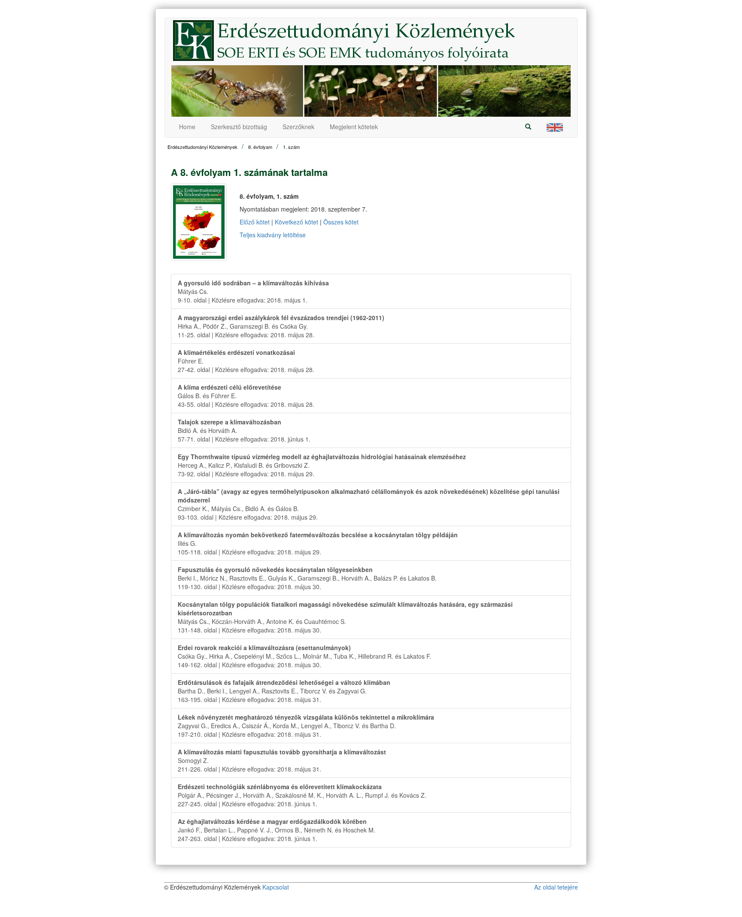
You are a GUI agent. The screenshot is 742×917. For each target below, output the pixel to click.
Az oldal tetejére (556, 887)
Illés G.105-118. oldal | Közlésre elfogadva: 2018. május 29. (318, 543)
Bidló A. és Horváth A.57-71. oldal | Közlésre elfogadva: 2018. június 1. (244, 430)
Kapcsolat (275, 887)
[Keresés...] (528, 126)
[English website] (555, 127)
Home (187, 126)
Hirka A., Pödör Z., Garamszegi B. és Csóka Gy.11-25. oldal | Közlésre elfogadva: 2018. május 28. (281, 326)
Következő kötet (296, 222)
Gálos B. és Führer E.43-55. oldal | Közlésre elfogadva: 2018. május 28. (246, 396)
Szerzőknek (298, 126)
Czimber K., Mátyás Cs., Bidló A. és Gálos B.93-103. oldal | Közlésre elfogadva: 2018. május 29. (369, 504)
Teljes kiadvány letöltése (273, 234)
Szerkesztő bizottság (239, 126)
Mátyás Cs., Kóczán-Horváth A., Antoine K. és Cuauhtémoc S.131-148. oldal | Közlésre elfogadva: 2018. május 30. (345, 617)
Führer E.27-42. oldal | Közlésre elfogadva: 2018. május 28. (246, 361)
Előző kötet (255, 222)
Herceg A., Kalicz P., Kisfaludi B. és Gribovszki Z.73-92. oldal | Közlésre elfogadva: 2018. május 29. (322, 465)
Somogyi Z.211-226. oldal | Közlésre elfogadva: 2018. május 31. (282, 760)
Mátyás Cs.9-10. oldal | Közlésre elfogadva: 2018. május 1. (253, 291)
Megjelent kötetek (354, 126)
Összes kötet (341, 222)
